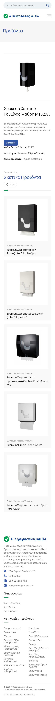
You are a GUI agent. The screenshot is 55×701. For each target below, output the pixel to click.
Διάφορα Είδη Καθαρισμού (11, 641)
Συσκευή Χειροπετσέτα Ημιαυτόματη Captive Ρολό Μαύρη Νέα (27, 381)
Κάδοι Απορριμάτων (15, 665)
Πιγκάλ (32, 644)
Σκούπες (33, 660)
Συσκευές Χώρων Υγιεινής (31, 153)
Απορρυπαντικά (12, 628)
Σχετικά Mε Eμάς (12, 603)
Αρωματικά (10, 632)
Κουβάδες (34, 632)
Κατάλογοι (9, 607)
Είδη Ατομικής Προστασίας (11, 647)
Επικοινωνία (10, 611)
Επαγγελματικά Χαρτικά (12, 654)
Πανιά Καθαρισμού (39, 636)
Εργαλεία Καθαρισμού (10, 660)
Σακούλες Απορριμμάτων (37, 655)
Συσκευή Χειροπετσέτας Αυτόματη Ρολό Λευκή (27, 506)
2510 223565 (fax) (18, 580)
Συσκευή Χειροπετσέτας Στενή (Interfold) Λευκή (25, 315)
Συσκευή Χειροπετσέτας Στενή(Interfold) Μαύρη (21, 251)
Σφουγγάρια (35, 671)
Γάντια (7, 636)
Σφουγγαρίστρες (38, 675)
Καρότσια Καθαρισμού (10, 670)
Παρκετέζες (35, 640)
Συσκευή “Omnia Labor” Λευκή (24, 445)
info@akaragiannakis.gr (21, 585)
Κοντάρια (34, 628)
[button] (7, 184)
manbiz (31, 694)
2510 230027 (15, 575)
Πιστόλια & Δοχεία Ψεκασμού (38, 649)
